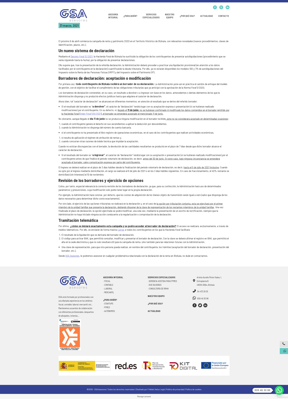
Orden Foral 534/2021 (90, 113)
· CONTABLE (108, 284)
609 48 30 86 (202, 298)
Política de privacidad (175, 389)
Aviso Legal (160, 389)
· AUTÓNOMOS (109, 311)
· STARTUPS (108, 303)
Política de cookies (193, 389)
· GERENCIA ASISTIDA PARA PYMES (162, 281)
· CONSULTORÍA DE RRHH (158, 288)
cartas (121, 229)
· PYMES (106, 307)
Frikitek (151, 389)
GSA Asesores (72, 255)
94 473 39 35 (202, 291)
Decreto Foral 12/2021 (82, 56)
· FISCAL (106, 281)
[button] (279, 390)
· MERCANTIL (108, 292)
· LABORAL (107, 288)
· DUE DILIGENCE (155, 284)
